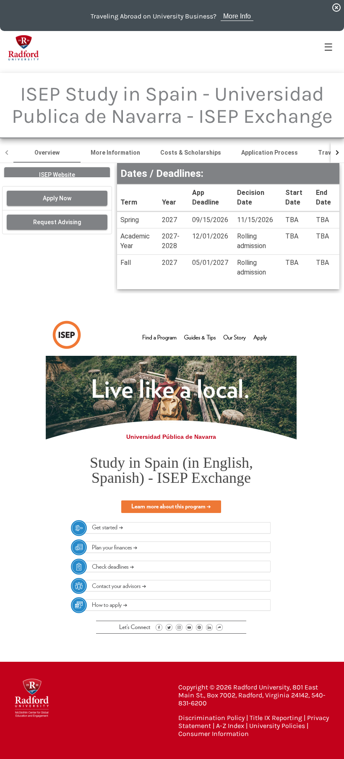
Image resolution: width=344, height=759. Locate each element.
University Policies (277, 726)
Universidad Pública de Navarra (171, 436)
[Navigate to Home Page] (23, 47)
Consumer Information (213, 734)
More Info (237, 16)
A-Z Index (230, 726)
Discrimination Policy (211, 718)
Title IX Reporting (276, 718)
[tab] (47, 152)
